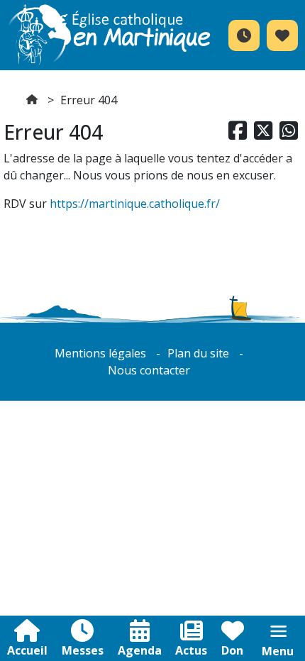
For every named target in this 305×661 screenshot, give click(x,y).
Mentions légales (100, 353)
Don (232, 650)
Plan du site (198, 353)
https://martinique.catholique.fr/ (135, 203)
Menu (278, 651)
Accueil (27, 650)
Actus (191, 650)
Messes (83, 650)
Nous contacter (149, 370)
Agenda (140, 650)
